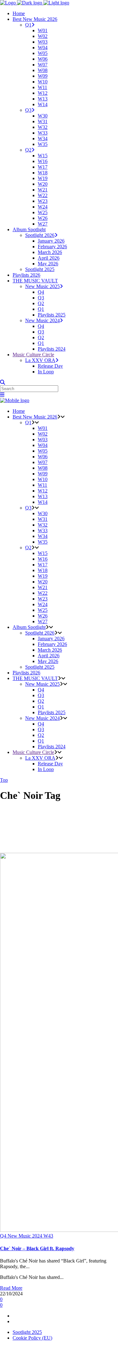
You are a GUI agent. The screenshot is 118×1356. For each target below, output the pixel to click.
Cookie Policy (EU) (32, 1338)
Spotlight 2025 (27, 1332)
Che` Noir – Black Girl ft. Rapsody (37, 1248)
